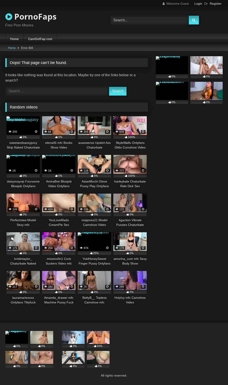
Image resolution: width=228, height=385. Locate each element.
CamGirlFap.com (40, 39)
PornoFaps (34, 16)
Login (198, 3)
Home (14, 39)
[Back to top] (214, 371)
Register (216, 3)
